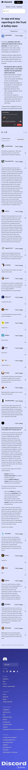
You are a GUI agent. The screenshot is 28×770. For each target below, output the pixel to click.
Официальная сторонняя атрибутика (13, 729)
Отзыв (13, 6)
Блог (4, 714)
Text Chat (19, 6)
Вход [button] (18, 2)
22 (26, 132)
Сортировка (20, 139)
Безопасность (7, 712)
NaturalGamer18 (9, 161)
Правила (5, 744)
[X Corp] (4, 132)
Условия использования (10, 737)
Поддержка (6, 709)
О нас (4, 694)
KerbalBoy (7, 604)
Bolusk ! (7, 278)
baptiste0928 (8, 35)
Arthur (6, 309)
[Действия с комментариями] (25, 153)
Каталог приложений (9, 686)
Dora (6, 347)
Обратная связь (7, 717)
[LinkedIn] (6, 132)
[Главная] (6, 2)
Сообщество (6, 722)
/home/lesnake (9, 146)
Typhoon (7, 580)
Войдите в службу (5, 645)
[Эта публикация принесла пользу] (25, 36)
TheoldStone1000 (9, 400)
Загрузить (6, 679)
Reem (6, 568)
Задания (5, 727)
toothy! (7, 555)
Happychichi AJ (9, 248)
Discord (8, 6)
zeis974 (7, 322)
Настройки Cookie (8, 742)
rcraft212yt (7, 265)
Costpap (7, 372)
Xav (6, 360)
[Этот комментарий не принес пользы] (25, 150)
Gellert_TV (8, 297)
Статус (5, 684)
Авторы (5, 719)
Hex (6, 387)
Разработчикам (7, 724)
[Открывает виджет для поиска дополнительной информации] (21, 767)
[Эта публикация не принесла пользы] (25, 40)
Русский (7, 664)
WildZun (7, 335)
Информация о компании (10, 752)
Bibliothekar (8, 628)
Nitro (4, 681)
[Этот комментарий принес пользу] (25, 146)
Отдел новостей (7, 701)
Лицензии (5, 749)
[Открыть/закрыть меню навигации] (25, 2)
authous (7, 211)
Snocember (8, 533)
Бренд (4, 699)
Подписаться (14, 31)
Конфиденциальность (9, 739)
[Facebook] (2, 132)
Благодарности (7, 747)
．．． (6, 423)
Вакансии (5, 696)
